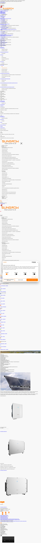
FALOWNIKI (4, 171)
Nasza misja (6, 517)
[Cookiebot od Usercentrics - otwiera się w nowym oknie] (32, 262)
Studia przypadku (2, 517)
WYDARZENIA (2, 104)
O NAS (1, 11)
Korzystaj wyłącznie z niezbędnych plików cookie (9, 280)
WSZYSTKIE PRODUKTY (4, 64)
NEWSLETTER (2, 127)
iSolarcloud (1, 54)
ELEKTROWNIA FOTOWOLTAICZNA (5, 35)
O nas (1, 518)
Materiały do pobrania (8, 519)
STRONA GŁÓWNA (5, 145)
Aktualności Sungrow (5, 515)
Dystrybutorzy (2, 15)
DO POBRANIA (2, 203)
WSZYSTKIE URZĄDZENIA (4, 356)
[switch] (16, 274)
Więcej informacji (2, 101)
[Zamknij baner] (37, 262)
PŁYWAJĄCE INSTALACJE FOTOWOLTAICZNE (9, 192)
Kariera (1, 122)
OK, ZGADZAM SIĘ (3, 2)
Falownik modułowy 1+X (3, 359)
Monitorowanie (2, 365)
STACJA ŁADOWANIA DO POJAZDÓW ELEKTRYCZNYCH (10, 260)
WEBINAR (1, 105)
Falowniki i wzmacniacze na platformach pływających (7, 371)
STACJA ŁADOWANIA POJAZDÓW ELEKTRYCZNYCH (8, 29)
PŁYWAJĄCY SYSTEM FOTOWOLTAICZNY (8, 235)
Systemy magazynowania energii (4, 362)
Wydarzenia (1, 516)
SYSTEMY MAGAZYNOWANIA (4, 73)
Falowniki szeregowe (3, 358)
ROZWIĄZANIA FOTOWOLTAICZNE (5, 18)
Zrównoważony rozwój (5, 518)
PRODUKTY (2, 47)
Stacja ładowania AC (3, 368)
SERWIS (1, 126)
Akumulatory (2, 363)
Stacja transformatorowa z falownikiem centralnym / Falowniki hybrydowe (9, 361)
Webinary (1, 519)
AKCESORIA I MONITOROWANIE (5, 78)
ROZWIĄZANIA (2, 12)
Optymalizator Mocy (3, 357)
